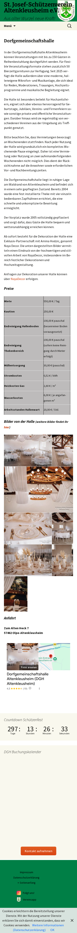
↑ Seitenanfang (26, 882)
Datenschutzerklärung (26, 877)
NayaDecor (18, 279)
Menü (8, 26)
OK (52, 930)
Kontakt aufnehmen (38, 851)
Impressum (26, 872)
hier (6, 427)
